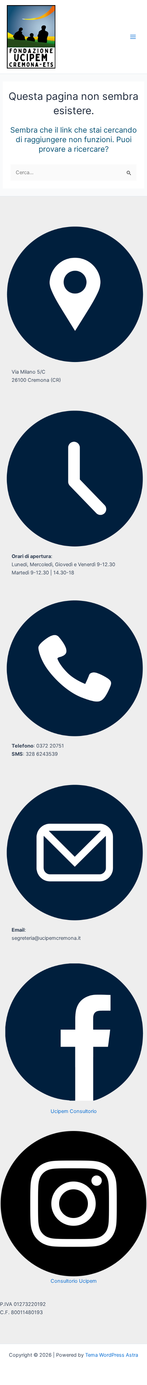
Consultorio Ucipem (74, 1281)
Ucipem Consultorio (74, 1111)
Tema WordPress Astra (111, 1355)
